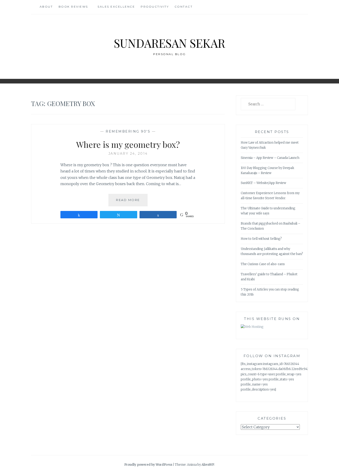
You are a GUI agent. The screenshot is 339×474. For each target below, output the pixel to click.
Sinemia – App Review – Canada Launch (270, 158)
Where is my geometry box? (128, 144)
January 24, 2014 (128, 153)
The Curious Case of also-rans (263, 264)
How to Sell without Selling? (261, 239)
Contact (184, 6)
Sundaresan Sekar (169, 43)
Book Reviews (73, 6)
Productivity (155, 6)
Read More (132, 202)
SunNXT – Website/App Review (263, 183)
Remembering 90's (128, 131)
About (46, 6)
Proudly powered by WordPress (148, 465)
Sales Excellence (116, 6)
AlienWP (208, 465)
